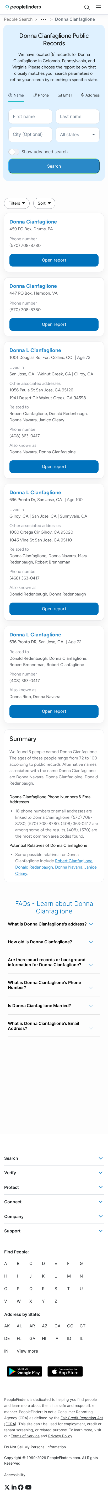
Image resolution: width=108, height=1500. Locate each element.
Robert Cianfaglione (74, 860)
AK (7, 1326)
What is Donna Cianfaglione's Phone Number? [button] (44, 985)
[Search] (87, 7)
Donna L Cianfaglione (35, 350)
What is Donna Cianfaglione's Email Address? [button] (43, 1026)
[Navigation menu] (98, 7)
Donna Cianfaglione (33, 222)
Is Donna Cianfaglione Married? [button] (39, 1005)
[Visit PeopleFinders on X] (8, 1488)
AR (32, 1326)
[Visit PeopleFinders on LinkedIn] (15, 1488)
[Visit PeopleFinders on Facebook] (21, 1488)
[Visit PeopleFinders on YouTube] (28, 1488)
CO (70, 1326)
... (44, 18)
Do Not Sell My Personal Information (35, 1447)
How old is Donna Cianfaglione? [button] (40, 941)
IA (56, 1338)
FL (19, 1338)
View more (27, 1351)
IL (81, 1338)
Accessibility (14, 1474)
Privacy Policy (60, 1436)
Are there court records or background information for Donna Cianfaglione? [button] (46, 962)
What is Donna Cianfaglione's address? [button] (47, 924)
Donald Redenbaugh (34, 867)
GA (32, 1338)
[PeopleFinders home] (23, 7)
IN (6, 1351)
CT (82, 1326)
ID (69, 1338)
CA (58, 1326)
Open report (54, 260)
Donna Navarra (68, 867)
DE (7, 1338)
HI (44, 1338)
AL (19, 1326)
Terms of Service (25, 1436)
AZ (44, 1326)
